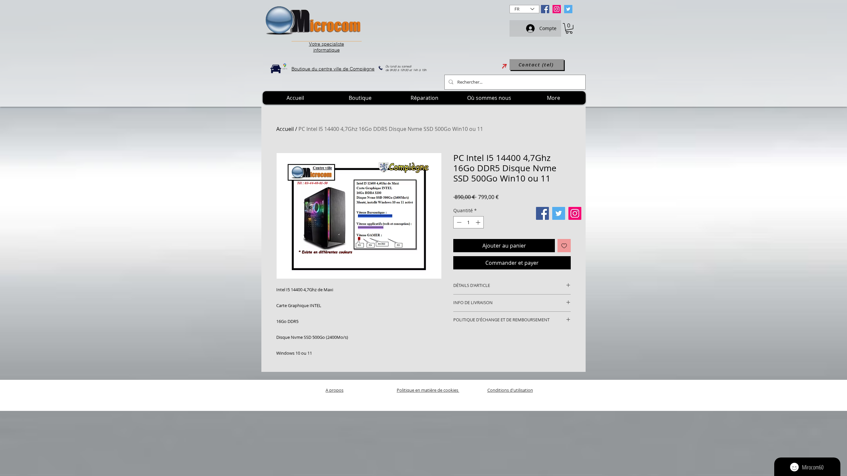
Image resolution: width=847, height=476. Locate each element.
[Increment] (478, 222)
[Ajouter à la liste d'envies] (564, 245)
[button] (569, 28)
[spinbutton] (468, 222)
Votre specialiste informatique (326, 47)
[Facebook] (545, 9)
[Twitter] (568, 9)
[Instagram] (557, 9)
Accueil (285, 129)
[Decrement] (458, 222)
